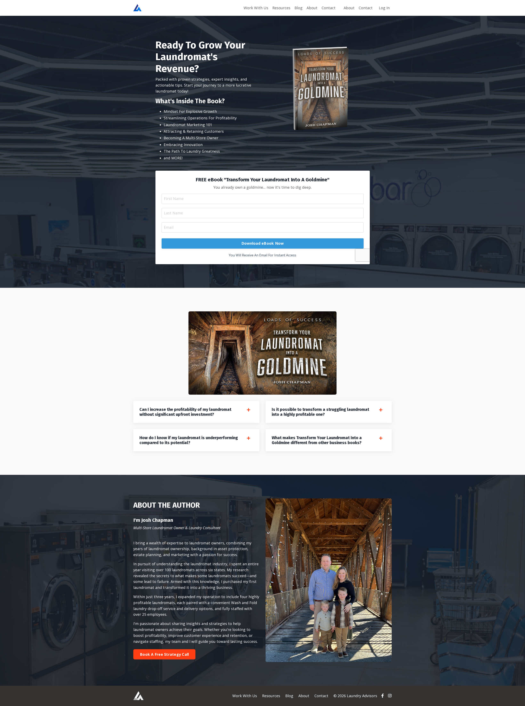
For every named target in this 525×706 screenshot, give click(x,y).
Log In (384, 7)
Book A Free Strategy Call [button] (164, 654)
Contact (329, 7)
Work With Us (256, 7)
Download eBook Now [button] (262, 243)
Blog (298, 7)
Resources (281, 7)
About (312, 7)
